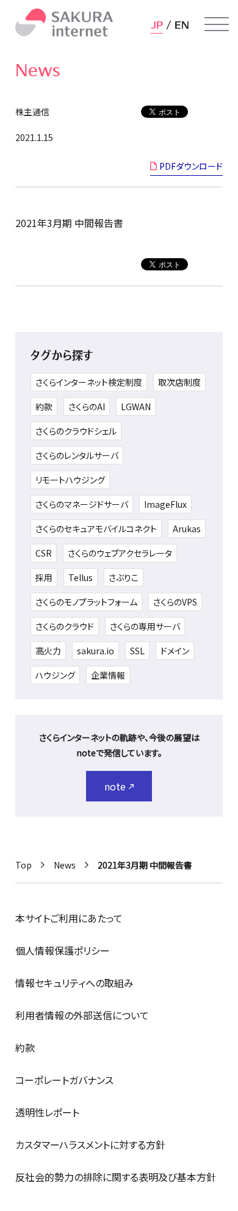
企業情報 (108, 675)
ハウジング (55, 675)
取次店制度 (179, 382)
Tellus (80, 577)
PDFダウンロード (191, 166)
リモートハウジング (70, 480)
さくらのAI (86, 406)
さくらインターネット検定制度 (88, 382)
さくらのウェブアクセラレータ (120, 553)
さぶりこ (124, 577)
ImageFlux (165, 504)
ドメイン (174, 651)
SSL (137, 651)
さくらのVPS (175, 602)
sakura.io (95, 651)
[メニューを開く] (216, 24)
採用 (43, 577)
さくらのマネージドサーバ (81, 504)
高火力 (48, 651)
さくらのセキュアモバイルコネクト (96, 528)
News (65, 865)
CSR (43, 553)
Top (23, 865)
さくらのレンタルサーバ (76, 455)
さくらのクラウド (64, 626)
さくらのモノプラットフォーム (86, 602)
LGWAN (136, 406)
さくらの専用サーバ (145, 626)
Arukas (187, 528)
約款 (43, 406)
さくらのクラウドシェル (76, 431)
